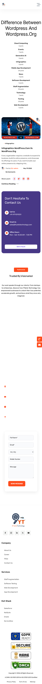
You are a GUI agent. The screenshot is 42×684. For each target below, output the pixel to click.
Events (21, 49)
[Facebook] (14, 179)
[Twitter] (19, 179)
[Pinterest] (23, 179)
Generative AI (21, 56)
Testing (21, 99)
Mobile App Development (21, 68)
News (21, 74)
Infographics (21, 62)
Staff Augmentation (21, 86)
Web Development (21, 105)
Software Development (21, 80)
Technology (21, 93)
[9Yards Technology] (4, 4)
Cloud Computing (21, 43)
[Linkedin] (28, 179)
